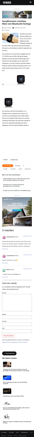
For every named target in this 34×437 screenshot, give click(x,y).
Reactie (4, 292)
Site (3, 328)
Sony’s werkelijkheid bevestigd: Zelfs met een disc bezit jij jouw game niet (16, 408)
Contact (15, 435)
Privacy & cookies (22, 435)
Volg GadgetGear (10, 353)
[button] (30, 2)
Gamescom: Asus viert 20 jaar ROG (13, 396)
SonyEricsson (14, 159)
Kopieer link (28, 169)
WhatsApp (17, 165)
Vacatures (10, 435)
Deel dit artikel (8, 165)
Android (5, 159)
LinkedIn (5, 169)
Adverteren (3, 435)
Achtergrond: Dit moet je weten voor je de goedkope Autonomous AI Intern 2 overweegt (16, 370)
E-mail (20, 169)
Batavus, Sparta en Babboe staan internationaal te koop (17, 422)
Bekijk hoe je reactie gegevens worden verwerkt (14, 342)
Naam (4, 314)
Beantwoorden (5, 248)
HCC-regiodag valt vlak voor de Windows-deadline (15, 383)
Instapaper (13, 169)
